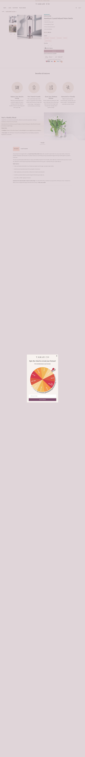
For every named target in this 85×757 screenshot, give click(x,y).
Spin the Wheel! (42, 399)
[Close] (56, 356)
